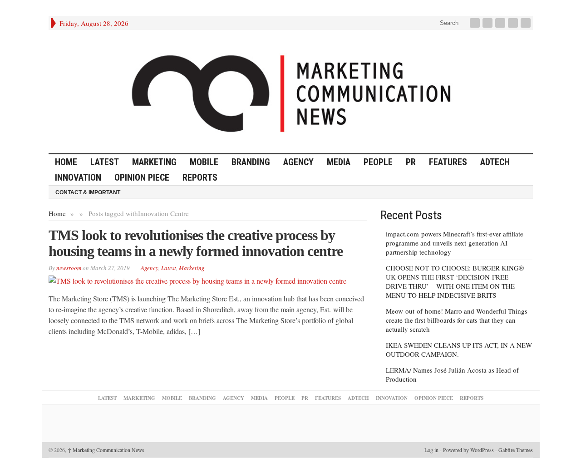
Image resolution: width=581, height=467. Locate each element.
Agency (298, 162)
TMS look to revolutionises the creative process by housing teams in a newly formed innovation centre (196, 243)
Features (448, 162)
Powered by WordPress (468, 449)
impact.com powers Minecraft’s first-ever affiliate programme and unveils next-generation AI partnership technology (454, 242)
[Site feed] (526, 23)
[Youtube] (513, 23)
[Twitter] (488, 23)
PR (411, 162)
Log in (431, 449)
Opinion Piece (141, 177)
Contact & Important (87, 192)
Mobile (204, 162)
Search (448, 23)
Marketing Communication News (106, 449)
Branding (250, 162)
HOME (66, 162)
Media (338, 162)
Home (57, 213)
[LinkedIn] (501, 23)
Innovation (78, 177)
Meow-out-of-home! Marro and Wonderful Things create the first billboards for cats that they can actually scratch (456, 320)
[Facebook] (475, 23)
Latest (104, 162)
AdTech (495, 162)
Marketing (154, 162)
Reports (199, 177)
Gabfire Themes (515, 449)
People (378, 162)
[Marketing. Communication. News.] (291, 91)
